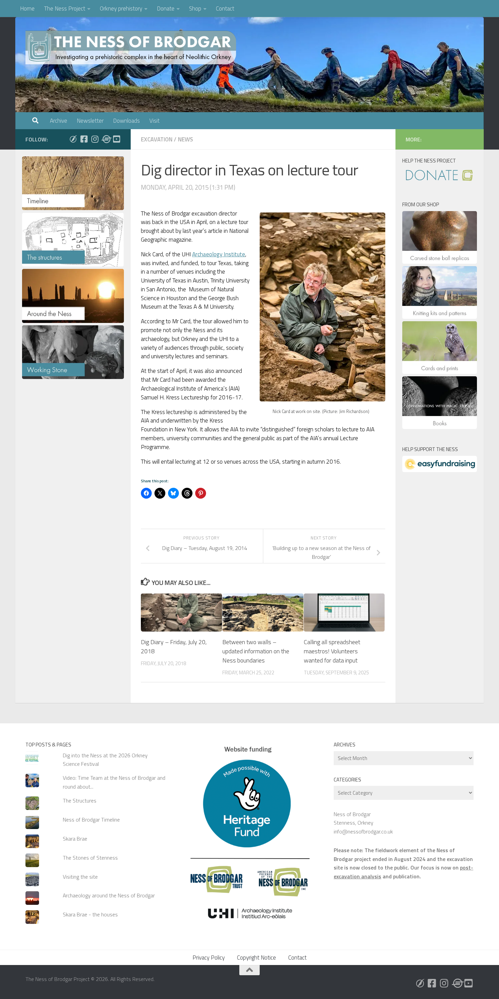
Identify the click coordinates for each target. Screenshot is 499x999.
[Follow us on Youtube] (116, 139)
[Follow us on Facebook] (84, 139)
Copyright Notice (256, 957)
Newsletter (90, 120)
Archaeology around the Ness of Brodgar (109, 895)
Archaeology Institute (218, 254)
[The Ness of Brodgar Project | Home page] (132, 48)
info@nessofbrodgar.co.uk (363, 831)
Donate (165, 8)
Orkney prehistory (121, 8)
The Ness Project (64, 8)
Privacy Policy (208, 957)
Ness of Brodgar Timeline (91, 819)
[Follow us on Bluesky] (73, 139)
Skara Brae (75, 838)
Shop (195, 8)
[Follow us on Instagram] (95, 139)
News (185, 139)
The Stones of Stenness (90, 858)
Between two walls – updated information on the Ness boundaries (255, 651)
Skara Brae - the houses (90, 914)
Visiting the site (80, 877)
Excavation (156, 139)
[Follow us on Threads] (105, 139)
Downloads (126, 120)
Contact (225, 8)
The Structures (79, 800)
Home (27, 8)
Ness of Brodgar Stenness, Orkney (353, 818)
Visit (154, 120)
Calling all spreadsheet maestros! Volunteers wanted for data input (332, 651)
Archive (58, 120)
